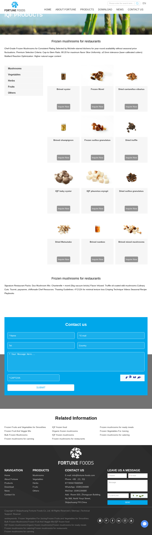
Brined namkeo (97, 242)
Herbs (35, 483)
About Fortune (66, 9)
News (120, 9)
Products (87, 9)
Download (105, 9)
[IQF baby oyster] (63, 177)
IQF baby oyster (63, 191)
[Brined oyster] (63, 75)
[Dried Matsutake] (63, 228)
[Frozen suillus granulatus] (97, 126)
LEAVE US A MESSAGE (123, 470)
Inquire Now (63, 106)
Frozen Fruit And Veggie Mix (17, 431)
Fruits (35, 487)
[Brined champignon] (63, 126)
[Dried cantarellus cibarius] (131, 75)
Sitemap (75, 511)
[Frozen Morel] (97, 75)
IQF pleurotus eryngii (97, 191)
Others (36, 491)
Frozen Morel (97, 89)
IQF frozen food (59, 427)
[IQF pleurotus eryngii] (97, 177)
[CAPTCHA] (132, 378)
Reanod (16, 514)
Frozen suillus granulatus (97, 140)
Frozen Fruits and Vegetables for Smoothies (25, 427)
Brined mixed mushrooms (131, 242)
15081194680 (82, 487)
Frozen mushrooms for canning (19, 439)
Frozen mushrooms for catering (115, 435)
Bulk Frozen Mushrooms (15, 435)
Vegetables (38, 479)
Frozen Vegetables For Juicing (114, 431)
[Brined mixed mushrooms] (131, 228)
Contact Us (135, 9)
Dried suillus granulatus (131, 191)
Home (47, 9)
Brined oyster (63, 89)
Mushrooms (38, 475)
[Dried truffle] (131, 126)
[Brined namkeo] (97, 228)
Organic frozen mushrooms (65, 431)
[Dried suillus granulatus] (131, 177)
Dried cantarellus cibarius (131, 89)
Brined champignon (63, 140)
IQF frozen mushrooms (63, 435)
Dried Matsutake (63, 242)
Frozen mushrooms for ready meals (117, 427)
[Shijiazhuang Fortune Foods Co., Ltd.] (14, 6)
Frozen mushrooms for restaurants (68, 439)
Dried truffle (131, 140)
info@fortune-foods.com (83, 475)
